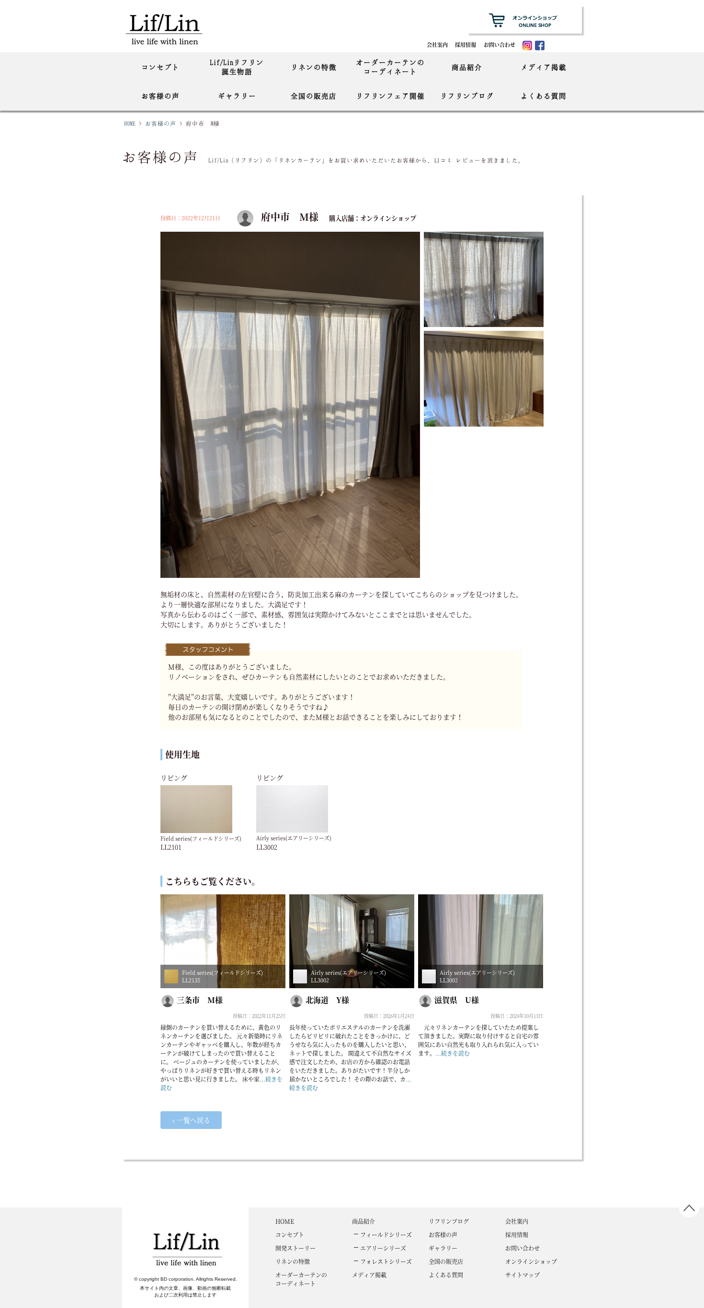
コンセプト (160, 67)
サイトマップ (522, 1275)
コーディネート (301, 1279)
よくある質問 (544, 96)
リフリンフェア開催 (390, 96)
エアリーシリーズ (383, 1248)
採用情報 (465, 44)
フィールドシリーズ (386, 1234)
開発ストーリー (295, 1248)
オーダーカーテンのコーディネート (390, 66)
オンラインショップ (531, 1261)
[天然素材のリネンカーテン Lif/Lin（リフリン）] (174, 28)
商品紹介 (467, 67)
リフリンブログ (467, 96)
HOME (130, 123)
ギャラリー (237, 96)
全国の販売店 (314, 96)
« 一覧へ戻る (191, 1120)
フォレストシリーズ (386, 1261)
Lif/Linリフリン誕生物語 (237, 66)
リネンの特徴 (314, 67)
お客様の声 (160, 96)
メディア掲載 (544, 67)
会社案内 (437, 44)
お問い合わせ (499, 44)
